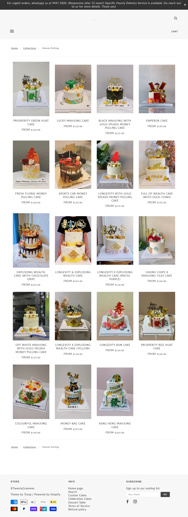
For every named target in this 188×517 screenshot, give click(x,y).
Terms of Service (79, 505)
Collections (29, 48)
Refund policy (77, 509)
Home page (75, 488)
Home (14, 48)
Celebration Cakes (80, 498)
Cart (174, 31)
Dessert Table (77, 502)
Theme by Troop (21, 494)
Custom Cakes (77, 495)
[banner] (94, 19)
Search (72, 491)
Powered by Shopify (47, 494)
